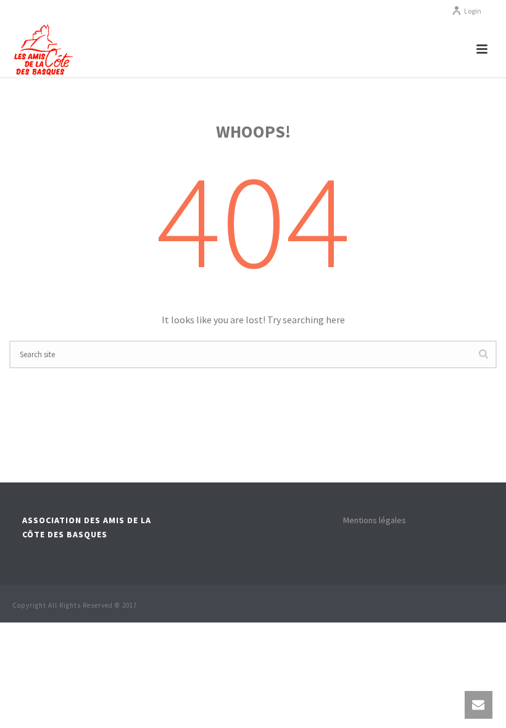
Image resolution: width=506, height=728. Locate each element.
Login (472, 10)
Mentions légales (374, 520)
